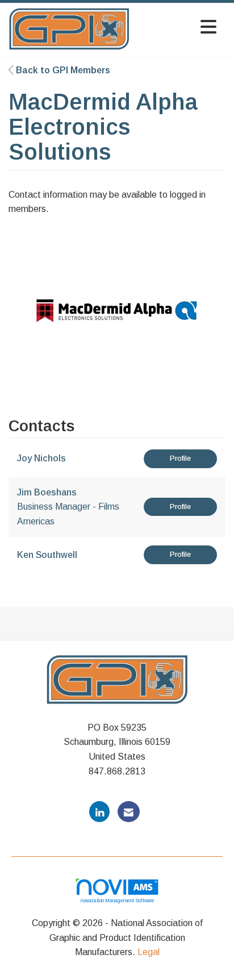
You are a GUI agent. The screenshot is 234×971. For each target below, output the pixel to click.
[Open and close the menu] (176, 27)
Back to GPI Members (62, 70)
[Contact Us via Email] (129, 811)
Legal (148, 952)
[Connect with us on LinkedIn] (99, 811)
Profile (180, 458)
